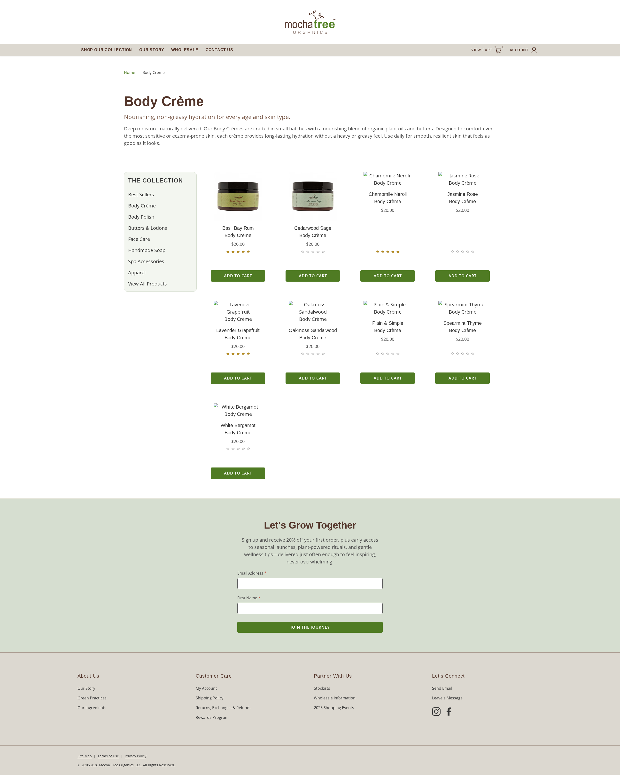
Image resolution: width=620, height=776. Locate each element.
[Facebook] (448, 712)
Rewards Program (212, 717)
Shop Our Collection (106, 50)
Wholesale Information (335, 698)
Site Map (85, 756)
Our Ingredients (92, 707)
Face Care (139, 239)
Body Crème (142, 205)
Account (519, 50)
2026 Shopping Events (334, 707)
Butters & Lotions (147, 228)
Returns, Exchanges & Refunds (223, 707)
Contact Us (219, 50)
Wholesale (184, 50)
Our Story (151, 50)
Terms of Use (108, 756)
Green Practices (92, 698)
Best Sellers (141, 194)
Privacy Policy (135, 756)
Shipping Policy (209, 698)
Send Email (442, 688)
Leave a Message (447, 698)
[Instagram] (436, 712)
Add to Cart (238, 275)
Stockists (322, 688)
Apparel (137, 272)
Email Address (251, 573)
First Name (248, 598)
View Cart (487, 48)
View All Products (147, 283)
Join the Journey (310, 627)
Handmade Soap (146, 250)
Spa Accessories (146, 261)
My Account (206, 688)
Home (129, 72)
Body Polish (141, 217)
